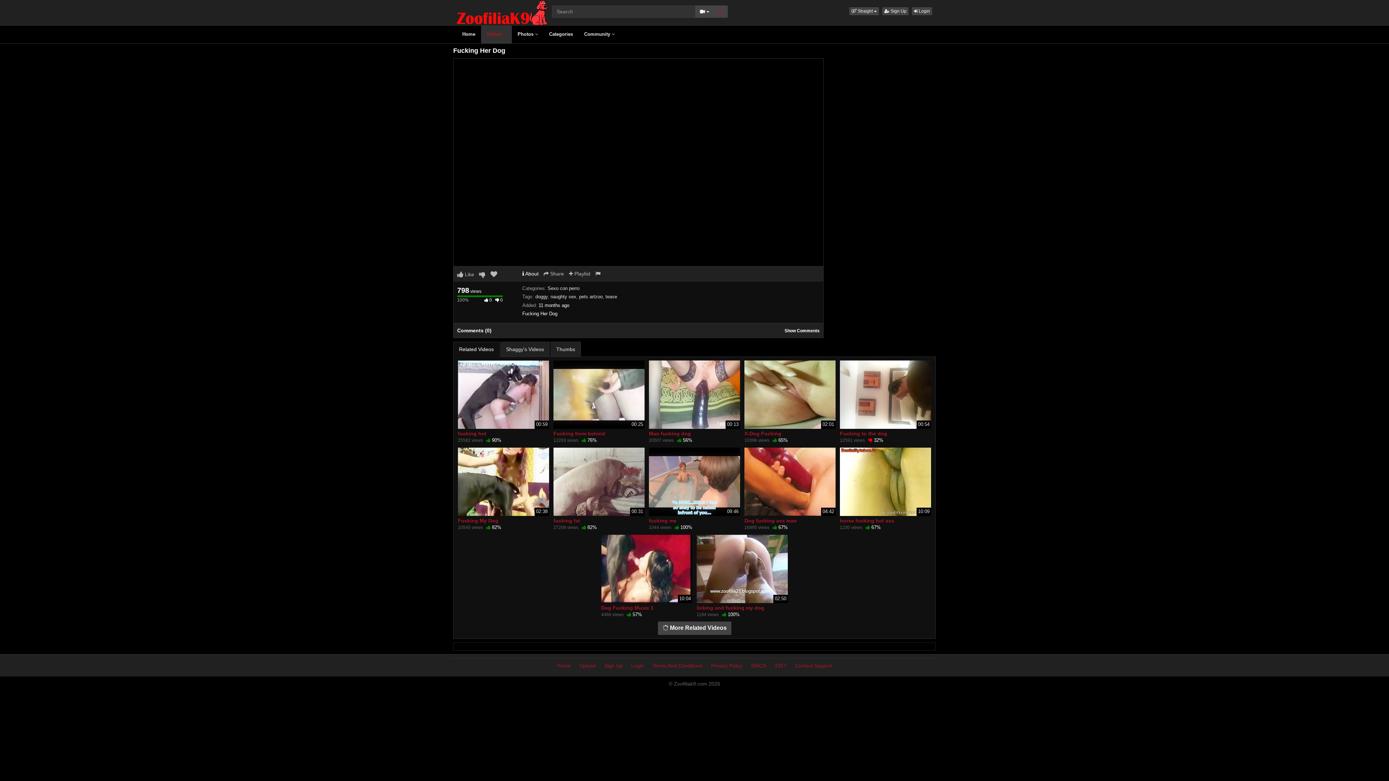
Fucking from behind (579, 433)
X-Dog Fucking (762, 433)
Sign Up (897, 11)
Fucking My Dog (478, 521)
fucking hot (472, 433)
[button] (864, 11)
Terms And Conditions (677, 666)
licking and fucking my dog (730, 608)
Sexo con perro (563, 288)
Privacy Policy (727, 666)
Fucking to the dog (863, 433)
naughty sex (563, 296)
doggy (541, 296)
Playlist (581, 274)
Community (598, 34)
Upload (587, 666)
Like (468, 274)
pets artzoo (591, 296)
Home (468, 34)
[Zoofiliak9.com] (502, 12)
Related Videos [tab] (476, 349)
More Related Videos (697, 628)
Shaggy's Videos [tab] (525, 349)
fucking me (662, 521)
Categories (561, 34)
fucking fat (566, 521)
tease (611, 296)
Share (556, 274)
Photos (526, 34)
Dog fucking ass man (770, 521)
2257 (780, 666)
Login (924, 11)
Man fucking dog (670, 433)
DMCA (758, 666)
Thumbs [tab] (565, 349)
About (531, 274)
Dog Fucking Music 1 (627, 608)
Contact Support (813, 666)
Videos (495, 34)
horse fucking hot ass (867, 521)
